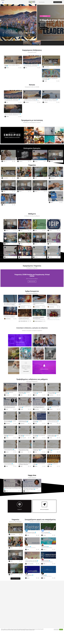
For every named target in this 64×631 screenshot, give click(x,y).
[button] (1, 22)
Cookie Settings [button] (56, 629)
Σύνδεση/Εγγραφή (41, 2)
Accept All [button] (61, 629)
